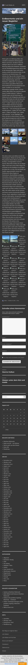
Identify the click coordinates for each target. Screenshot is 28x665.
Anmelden (6, 618)
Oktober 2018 (7, 495)
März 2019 (6, 485)
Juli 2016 (6, 540)
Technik (6, 577)
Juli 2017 (6, 517)
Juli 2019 (6, 477)
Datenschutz (5, 647)
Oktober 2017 (7, 512)
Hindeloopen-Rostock (10, 571)
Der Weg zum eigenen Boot (9, 630)
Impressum (5, 644)
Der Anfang (7, 563)
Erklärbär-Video (8, 565)
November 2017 (8, 510)
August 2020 (7, 466)
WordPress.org (7, 624)
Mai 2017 (6, 521)
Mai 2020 (6, 470)
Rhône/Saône (7, 575)
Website (4, 350)
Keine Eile (6, 447)
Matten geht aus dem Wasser (11, 445)
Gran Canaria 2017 (8, 569)
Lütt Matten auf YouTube (9, 637)
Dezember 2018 (8, 491)
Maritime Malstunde (9, 441)
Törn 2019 (6, 579)
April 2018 (6, 504)
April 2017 (6, 523)
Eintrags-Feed (7, 620)
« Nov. (7, 429)
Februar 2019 (7, 487)
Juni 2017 (6, 519)
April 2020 (6, 472)
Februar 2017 (7, 527)
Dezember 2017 (8, 508)
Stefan (5, 300)
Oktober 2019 (7, 473)
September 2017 (8, 514)
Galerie (5, 567)
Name (4, 337)
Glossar (4, 651)
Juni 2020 (6, 468)
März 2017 (6, 525)
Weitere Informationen (11, 663)
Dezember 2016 (8, 531)
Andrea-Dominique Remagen (11, 601)
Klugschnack (7, 573)
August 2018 (7, 496)
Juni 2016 (6, 542)
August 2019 (7, 475)
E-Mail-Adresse (7, 344)
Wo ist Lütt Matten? (7, 640)
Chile (18, 300)
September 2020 (8, 464)
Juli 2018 (6, 498)
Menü (23, 5)
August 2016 (7, 539)
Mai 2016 (6, 544)
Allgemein (6, 557)
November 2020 (8, 460)
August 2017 (7, 516)
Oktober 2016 (7, 535)
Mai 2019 (6, 481)
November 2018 (8, 493)
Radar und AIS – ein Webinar (11, 443)
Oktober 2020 (7, 462)
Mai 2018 (6, 502)
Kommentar (6, 316)
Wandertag (7, 449)
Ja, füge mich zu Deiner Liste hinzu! (14, 357)
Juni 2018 (6, 500)
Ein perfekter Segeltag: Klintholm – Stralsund (13, 603)
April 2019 (6, 483)
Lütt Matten (5, 634)
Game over (10, 607)
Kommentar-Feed (8, 622)
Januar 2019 (7, 489)
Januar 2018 (7, 506)
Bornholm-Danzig (9, 559)
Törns (5, 580)
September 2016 (8, 537)
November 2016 (8, 533)
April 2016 (6, 546)
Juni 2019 (6, 479)
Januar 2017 (7, 529)
